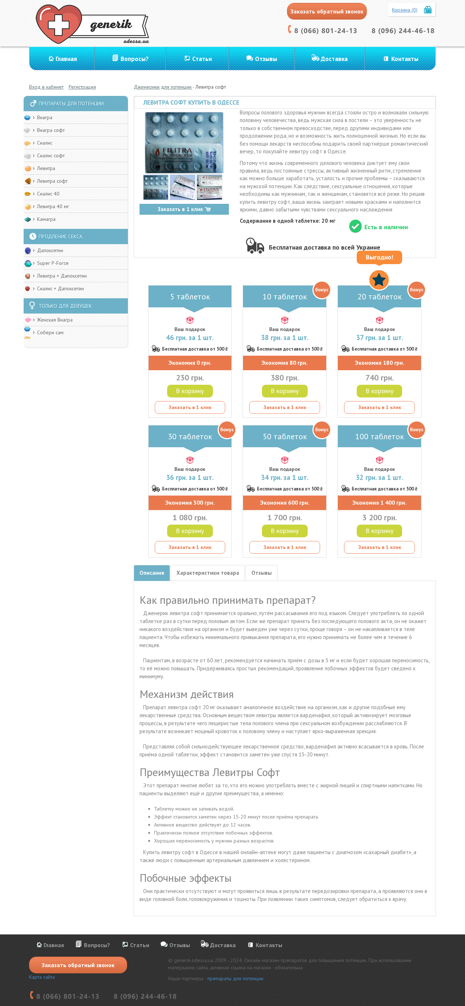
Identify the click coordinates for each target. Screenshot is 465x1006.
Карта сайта (42, 977)
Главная (66, 59)
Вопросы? (135, 59)
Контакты (404, 59)
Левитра (46, 168)
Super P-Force (53, 263)
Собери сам (50, 332)
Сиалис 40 (48, 193)
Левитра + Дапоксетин (62, 275)
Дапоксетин (50, 250)
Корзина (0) (404, 10)
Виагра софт (51, 130)
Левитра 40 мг (53, 206)
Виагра (44, 117)
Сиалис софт (51, 155)
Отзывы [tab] (261, 572)
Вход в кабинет (46, 87)
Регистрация (82, 87)
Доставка (334, 59)
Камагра (46, 219)
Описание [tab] (152, 572)
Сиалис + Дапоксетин (60, 288)
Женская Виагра (55, 319)
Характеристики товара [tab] (208, 572)
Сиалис (44, 143)
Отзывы (266, 59)
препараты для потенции (235, 978)
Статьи (202, 59)
